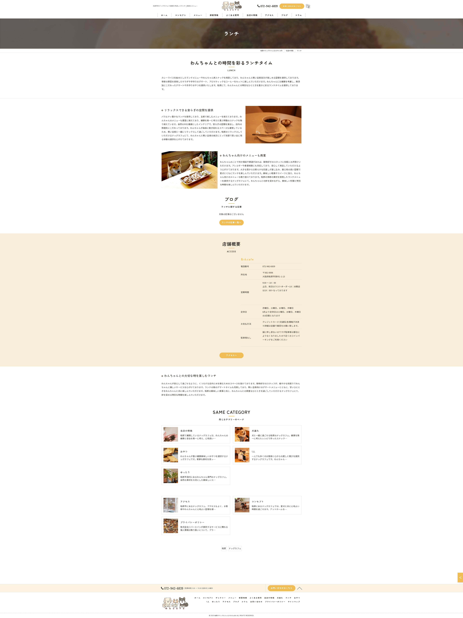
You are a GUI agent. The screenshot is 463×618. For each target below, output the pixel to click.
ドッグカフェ (235, 548)
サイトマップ (294, 601)
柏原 (224, 548)
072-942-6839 (268, 266)
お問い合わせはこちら (292, 6)
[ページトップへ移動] (299, 588)
